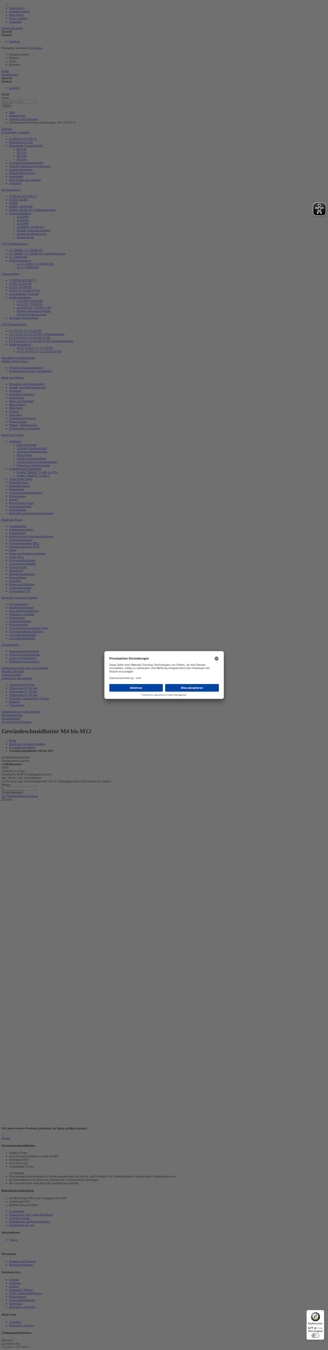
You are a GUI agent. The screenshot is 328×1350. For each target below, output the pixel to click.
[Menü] (322, 1312)
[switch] (315, 1335)
